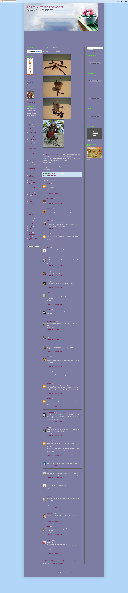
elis (47, 257)
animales (31, 126)
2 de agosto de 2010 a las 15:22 (54, 435)
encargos (31, 143)
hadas (30, 180)
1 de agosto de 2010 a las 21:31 (54, 265)
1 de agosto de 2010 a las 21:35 (54, 275)
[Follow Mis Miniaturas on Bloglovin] (34, 52)
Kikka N (48, 183)
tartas (30, 230)
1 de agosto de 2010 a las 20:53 (54, 215)
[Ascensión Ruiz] (27, 84)
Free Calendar (94, 191)
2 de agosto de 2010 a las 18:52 (54, 491)
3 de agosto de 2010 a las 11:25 (54, 521)
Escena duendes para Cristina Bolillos (33, 153)
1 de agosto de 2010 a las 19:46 (54, 203)
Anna (48, 271)
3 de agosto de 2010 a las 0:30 (54, 507)
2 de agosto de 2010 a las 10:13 (54, 393)
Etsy (29, 166)
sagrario (49, 335)
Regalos (31, 226)
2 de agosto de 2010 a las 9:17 (54, 366)
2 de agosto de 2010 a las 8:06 (54, 351)
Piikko (48, 356)
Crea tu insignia (30, 85)
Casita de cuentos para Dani (33, 129)
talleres (30, 228)
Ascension (31, 100)
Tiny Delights (50, 513)
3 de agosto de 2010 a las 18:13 (54, 534)
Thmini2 (49, 309)
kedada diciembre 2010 (32, 186)
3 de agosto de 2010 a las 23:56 (54, 553)
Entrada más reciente (48, 560)
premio (30, 221)
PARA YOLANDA (32, 211)
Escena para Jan (32, 157)
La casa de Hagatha (31, 191)
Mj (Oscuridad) (50, 412)
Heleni (48, 234)
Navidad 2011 (32, 205)
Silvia (48, 281)
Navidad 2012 (32, 207)
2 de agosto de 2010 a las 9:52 (54, 378)
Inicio (63, 560)
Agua (30, 124)
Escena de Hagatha (52, 175)
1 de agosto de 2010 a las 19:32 (54, 193)
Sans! (48, 471)
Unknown (49, 383)
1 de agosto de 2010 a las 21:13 (54, 252)
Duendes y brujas (33, 136)
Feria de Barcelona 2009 (32, 176)
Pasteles (31, 214)
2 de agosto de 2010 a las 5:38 (54, 316)
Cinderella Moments (52, 483)
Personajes (31, 219)
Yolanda (49, 220)
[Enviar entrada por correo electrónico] (62, 173)
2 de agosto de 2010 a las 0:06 (54, 304)
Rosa (48, 345)
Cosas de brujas (32, 132)
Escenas (30, 164)
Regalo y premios (33, 223)
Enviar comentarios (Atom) (56, 563)
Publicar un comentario (50, 556)
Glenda (48, 247)
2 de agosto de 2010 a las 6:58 (54, 339)
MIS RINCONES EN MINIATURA (54, 154)
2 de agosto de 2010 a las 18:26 (54, 477)
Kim (47, 461)
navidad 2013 (32, 209)
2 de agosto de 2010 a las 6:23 (54, 329)
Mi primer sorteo (33, 201)
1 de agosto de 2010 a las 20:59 (54, 228)
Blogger (73, 572)
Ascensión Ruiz (30, 82)
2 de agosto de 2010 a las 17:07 (54, 465)
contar (48, 526)
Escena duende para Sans (32, 149)
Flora (48, 427)
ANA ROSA (49, 540)
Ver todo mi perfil (31, 102)
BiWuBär (49, 292)
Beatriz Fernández (51, 321)
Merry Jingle (50, 208)
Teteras (30, 232)
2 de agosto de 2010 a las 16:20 (54, 455)
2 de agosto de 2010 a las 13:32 (54, 422)
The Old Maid (50, 198)
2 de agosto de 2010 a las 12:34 (54, 406)
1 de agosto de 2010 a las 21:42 (54, 287)
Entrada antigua (77, 560)
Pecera (30, 216)
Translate (93, 51)
